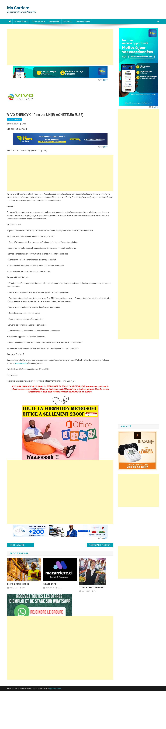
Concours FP (54, 21)
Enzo (24, 124)
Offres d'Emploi (14, 119)
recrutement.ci (21, 363)
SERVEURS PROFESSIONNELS (91, 587)
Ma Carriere (18, 7)
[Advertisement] (60, 47)
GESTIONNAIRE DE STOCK (18, 584)
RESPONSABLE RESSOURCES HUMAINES (101, 545)
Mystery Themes (55, 688)
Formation (68, 21)
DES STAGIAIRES (17, 545)
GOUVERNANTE (49, 584)
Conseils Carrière (83, 21)
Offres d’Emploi (21, 21)
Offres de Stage (38, 21)
